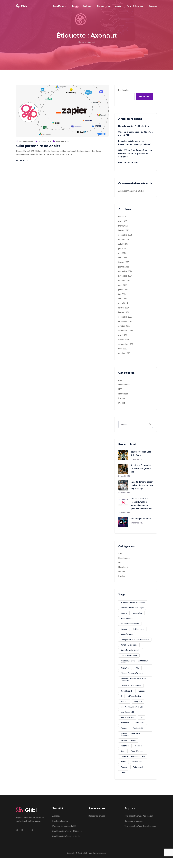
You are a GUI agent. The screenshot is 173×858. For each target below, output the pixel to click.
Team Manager (59, 6)
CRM (137, 668)
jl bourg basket (134, 696)
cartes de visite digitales (130, 650)
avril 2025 (122, 257)
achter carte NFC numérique (132, 608)
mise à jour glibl (127, 712)
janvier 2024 (123, 312)
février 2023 (123, 339)
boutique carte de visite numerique (135, 640)
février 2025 (123, 262)
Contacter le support (133, 821)
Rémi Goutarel (27, 141)
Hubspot (141, 691)
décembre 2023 (125, 317)
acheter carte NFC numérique (133, 602)
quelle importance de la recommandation (130, 734)
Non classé (123, 394)
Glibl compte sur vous (128, 162)
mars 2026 (123, 226)
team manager (137, 751)
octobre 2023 (124, 326)
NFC (120, 389)
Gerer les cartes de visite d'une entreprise (133, 679)
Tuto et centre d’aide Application (138, 816)
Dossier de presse (96, 816)
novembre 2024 (125, 276)
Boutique (87, 6)
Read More (21, 161)
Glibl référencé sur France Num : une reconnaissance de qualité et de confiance (135, 153)
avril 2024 (122, 298)
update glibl (137, 762)
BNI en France (138, 629)
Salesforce (125, 746)
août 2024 (122, 285)
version (124, 767)
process (124, 728)
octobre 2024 (124, 280)
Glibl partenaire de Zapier (38, 146)
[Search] (149, 424)
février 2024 (123, 308)
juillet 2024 (123, 289)
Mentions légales (60, 821)
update (123, 762)
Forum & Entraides (135, 6)
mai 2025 (122, 253)
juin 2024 (122, 294)
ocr (141, 717)
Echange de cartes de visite (132, 673)
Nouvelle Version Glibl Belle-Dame (134, 126)
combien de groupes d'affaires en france (134, 662)
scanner (138, 746)
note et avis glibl (127, 717)
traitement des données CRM (133, 756)
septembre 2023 (125, 330)
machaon (124, 702)
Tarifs (74, 6)
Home (81, 42)
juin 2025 (122, 248)
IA (121, 696)
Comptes (153, 6)
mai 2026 (122, 217)
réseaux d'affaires (128, 740)
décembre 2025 (125, 235)
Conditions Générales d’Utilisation (67, 831)
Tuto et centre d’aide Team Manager (140, 826)
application (137, 613)
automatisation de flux (130, 624)
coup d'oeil (125, 668)
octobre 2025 (124, 239)
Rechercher (124, 90)
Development (124, 384)
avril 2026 (122, 221)
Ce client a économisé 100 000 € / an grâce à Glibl (135, 133)
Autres (118, 6)
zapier (123, 772)
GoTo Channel (126, 691)
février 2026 (123, 230)
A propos (56, 816)
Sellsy (123, 751)
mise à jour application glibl (132, 707)
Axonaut (124, 629)
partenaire (125, 723)
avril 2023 (122, 335)
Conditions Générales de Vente (66, 836)
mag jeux (138, 702)
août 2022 (122, 349)
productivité (138, 728)
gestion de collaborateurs (131, 686)
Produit (121, 403)
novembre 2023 (125, 321)
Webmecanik (138, 767)
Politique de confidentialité (64, 826)
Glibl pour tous (103, 6)
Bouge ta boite (127, 634)
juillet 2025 (123, 244)
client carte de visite (129, 656)
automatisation (127, 618)
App (120, 380)
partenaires (140, 723)
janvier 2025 (123, 267)
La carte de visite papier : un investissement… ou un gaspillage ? (134, 143)
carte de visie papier (129, 645)
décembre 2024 (125, 271)
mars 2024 (123, 303)
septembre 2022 (125, 344)
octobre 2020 (124, 353)
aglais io (124, 613)
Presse (121, 398)
